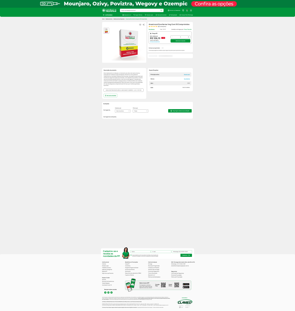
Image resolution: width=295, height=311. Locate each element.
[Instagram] (108, 292)
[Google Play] (186, 284)
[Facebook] (105, 292)
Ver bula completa (111, 95)
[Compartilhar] (143, 24)
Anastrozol (187, 74)
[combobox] (142, 10)
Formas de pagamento (155, 41)
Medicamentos (109, 19)
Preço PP (154, 33)
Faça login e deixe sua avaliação (181, 111)
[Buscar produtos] (162, 10)
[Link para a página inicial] (103, 19)
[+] (188, 37)
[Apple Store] (186, 287)
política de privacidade (153, 256)
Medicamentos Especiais (119, 19)
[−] (172, 37)
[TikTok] (111, 292)
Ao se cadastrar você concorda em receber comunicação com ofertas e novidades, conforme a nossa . (145, 256)
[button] (174, 10)
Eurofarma (187, 79)
